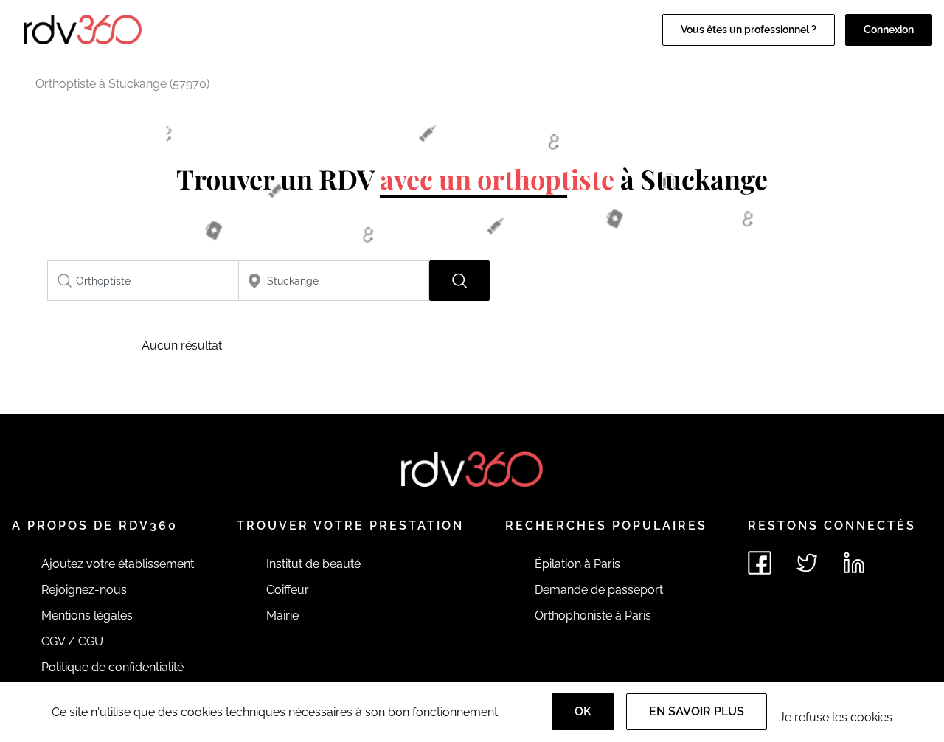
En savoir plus (696, 711)
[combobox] (143, 280)
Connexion (889, 29)
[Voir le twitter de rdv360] (807, 563)
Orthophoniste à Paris (593, 615)
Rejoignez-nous (84, 590)
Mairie (282, 615)
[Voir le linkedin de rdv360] (854, 563)
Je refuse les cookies (835, 717)
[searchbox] (143, 280)
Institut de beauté (313, 564)
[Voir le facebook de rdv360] (759, 563)
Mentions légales (87, 615)
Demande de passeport (599, 590)
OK (583, 711)
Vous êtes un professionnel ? (748, 29)
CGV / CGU (72, 641)
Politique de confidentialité (112, 667)
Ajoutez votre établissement (117, 564)
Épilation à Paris (577, 564)
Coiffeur (287, 590)
